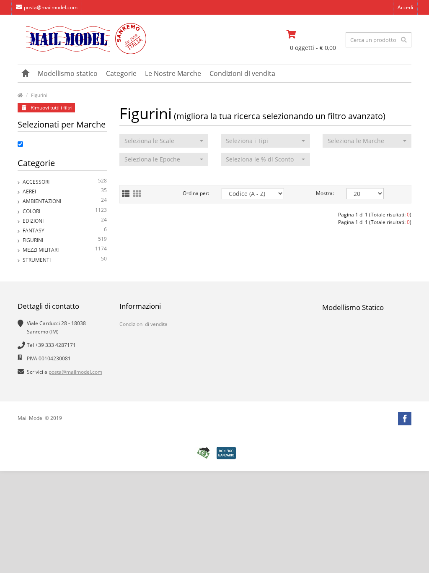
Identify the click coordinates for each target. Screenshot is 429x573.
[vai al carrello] (313, 34)
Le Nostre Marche (173, 73)
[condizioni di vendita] (203, 453)
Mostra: (325, 193)
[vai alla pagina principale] (82, 52)
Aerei (65, 191)
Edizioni (65, 220)
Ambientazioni (65, 200)
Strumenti (65, 259)
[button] (164, 141)
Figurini (39, 95)
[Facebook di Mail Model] (404, 418)
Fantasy (65, 230)
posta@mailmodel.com (51, 7)
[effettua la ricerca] (403, 39)
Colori (65, 210)
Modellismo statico (68, 73)
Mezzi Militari (65, 249)
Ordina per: (196, 193)
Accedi (405, 7)
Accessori (65, 181)
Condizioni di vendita (242, 73)
